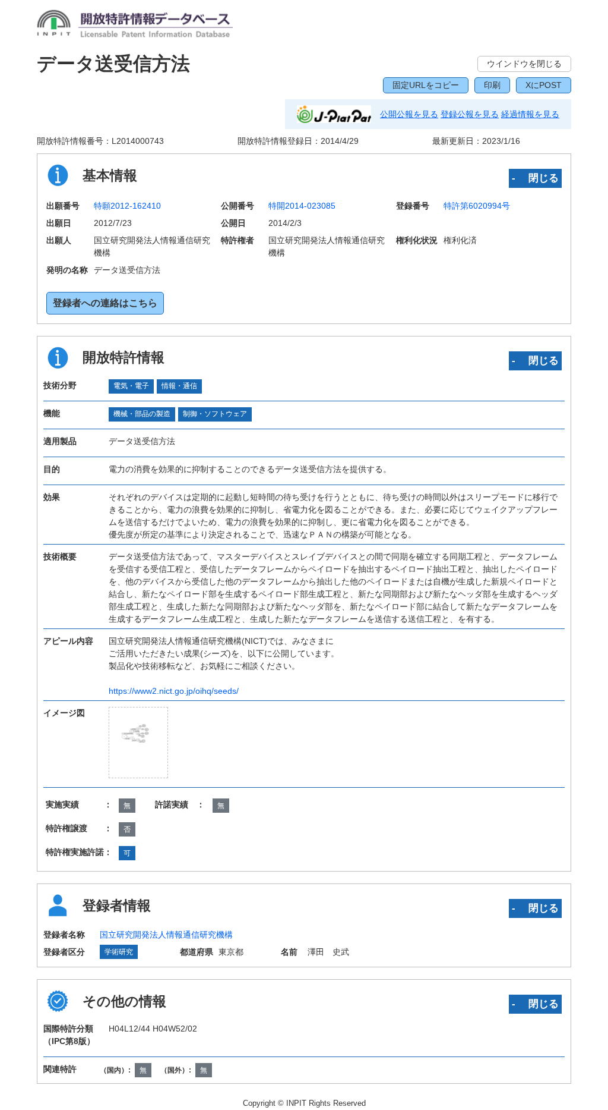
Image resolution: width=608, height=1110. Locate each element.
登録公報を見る (470, 114)
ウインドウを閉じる (524, 63)
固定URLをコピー (425, 85)
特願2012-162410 (127, 205)
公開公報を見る (409, 114)
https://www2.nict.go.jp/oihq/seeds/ (174, 691)
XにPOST (543, 85)
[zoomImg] (139, 742)
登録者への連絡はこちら (105, 303)
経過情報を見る (530, 114)
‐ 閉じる (535, 178)
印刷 (492, 85)
